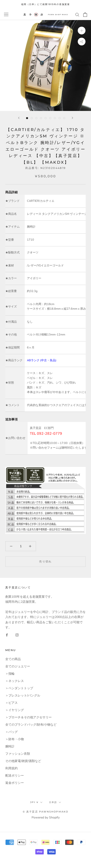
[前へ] (18, 118)
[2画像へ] (32, 118)
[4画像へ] (41, 118)
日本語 (53, 802)
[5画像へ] (46, 118)
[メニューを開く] (6, 14)
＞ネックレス (14, 681)
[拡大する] (81, 30)
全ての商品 (13, 659)
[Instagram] (17, 634)
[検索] (77, 14)
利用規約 (11, 768)
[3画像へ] (36, 118)
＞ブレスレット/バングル (22, 695)
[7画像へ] (55, 118)
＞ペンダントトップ (19, 688)
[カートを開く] (85, 14)
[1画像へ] (27, 118)
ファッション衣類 (17, 754)
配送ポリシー (14, 775)
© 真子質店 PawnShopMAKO (45, 811)
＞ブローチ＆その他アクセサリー (28, 717)
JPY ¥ (34, 802)
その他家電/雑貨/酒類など (23, 761)
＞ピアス (11, 703)
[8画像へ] (60, 118)
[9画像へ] (64, 118)
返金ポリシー (14, 783)
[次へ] (72, 118)
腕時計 (10, 746)
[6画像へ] (50, 118)
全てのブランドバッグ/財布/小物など (31, 725)
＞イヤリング (14, 710)
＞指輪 (10, 674)
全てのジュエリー (17, 666)
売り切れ (45, 561)
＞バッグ (11, 732)
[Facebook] (6, 634)
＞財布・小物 (14, 739)
